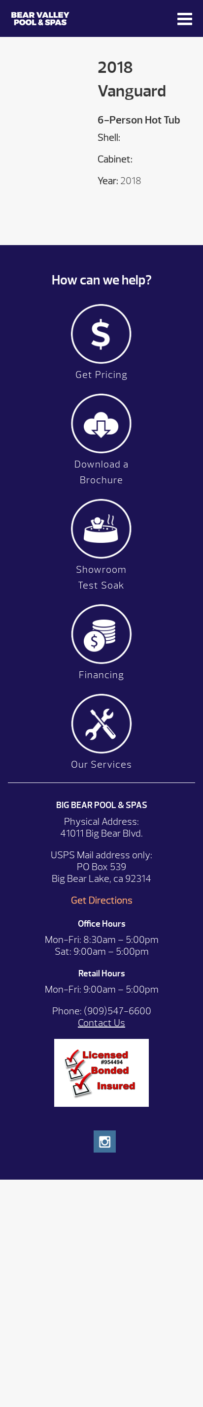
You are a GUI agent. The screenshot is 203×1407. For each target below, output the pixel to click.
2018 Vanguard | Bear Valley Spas (80, 18)
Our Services (101, 764)
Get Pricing (101, 375)
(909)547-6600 (117, 1011)
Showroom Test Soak (101, 577)
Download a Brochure (101, 472)
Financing (101, 675)
